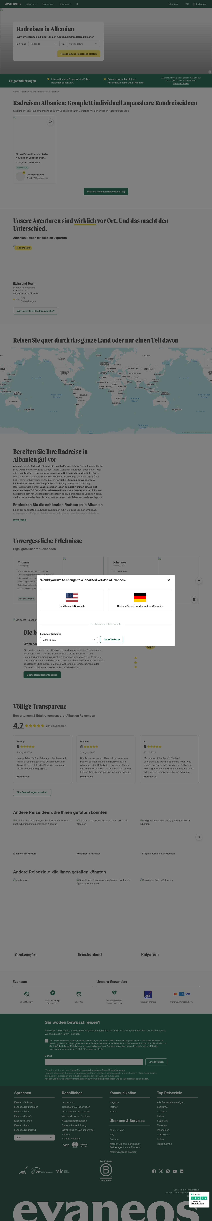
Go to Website (112, 639)
